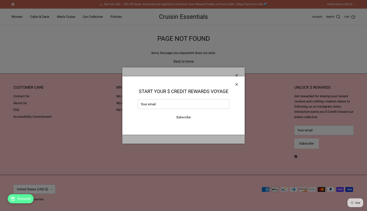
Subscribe (183, 117)
